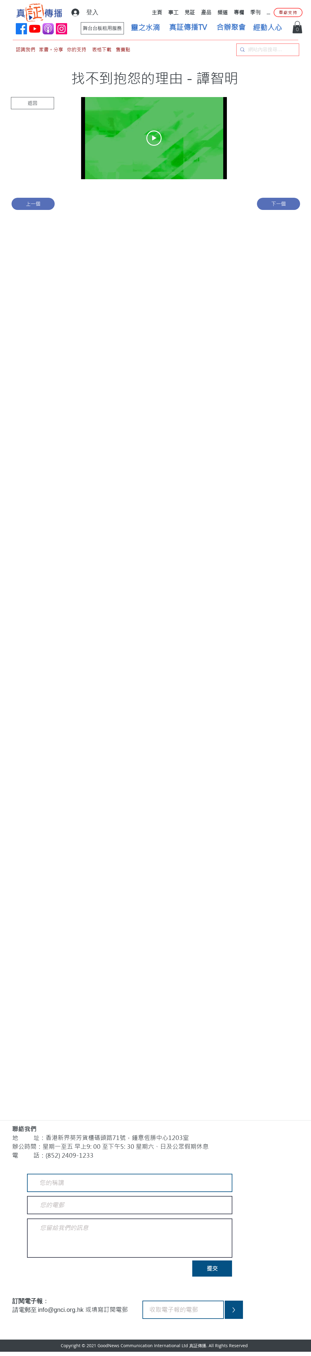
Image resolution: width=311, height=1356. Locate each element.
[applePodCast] (48, 28)
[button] (297, 27)
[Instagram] (61, 28)
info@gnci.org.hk (61, 1309)
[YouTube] (34, 28)
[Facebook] (21, 28)
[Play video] (154, 138)
